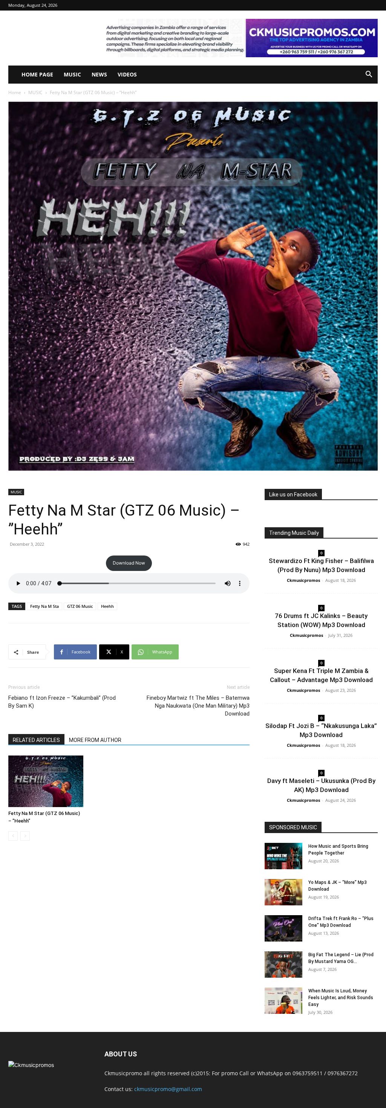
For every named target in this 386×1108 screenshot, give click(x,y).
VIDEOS (127, 74)
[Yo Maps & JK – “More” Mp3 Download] (283, 892)
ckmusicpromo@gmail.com (168, 1089)
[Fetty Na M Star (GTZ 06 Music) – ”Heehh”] (45, 781)
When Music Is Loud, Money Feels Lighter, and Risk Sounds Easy (340, 997)
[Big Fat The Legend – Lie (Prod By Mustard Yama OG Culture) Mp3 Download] (283, 964)
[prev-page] (13, 836)
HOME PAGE (37, 74)
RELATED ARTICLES (36, 740)
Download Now (129, 563)
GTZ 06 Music (80, 606)
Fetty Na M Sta (44, 606)
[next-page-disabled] (25, 836)
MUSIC (72, 74)
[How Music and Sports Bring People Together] (283, 856)
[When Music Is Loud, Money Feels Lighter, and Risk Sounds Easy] (283, 1000)
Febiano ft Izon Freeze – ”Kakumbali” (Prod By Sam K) (62, 701)
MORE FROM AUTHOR (95, 740)
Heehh (107, 606)
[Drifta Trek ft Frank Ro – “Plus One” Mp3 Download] (283, 928)
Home (14, 92)
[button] (369, 75)
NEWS (99, 74)
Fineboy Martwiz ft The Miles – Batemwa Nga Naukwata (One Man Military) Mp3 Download (198, 705)
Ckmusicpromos (303, 580)
